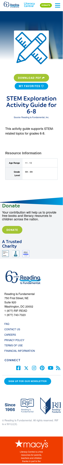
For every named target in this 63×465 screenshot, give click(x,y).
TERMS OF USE (15, 345)
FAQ (6, 324)
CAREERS (10, 334)
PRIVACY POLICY (14, 340)
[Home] (13, 4)
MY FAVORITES (30, 86)
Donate (12, 230)
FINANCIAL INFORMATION (19, 350)
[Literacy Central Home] (29, 4)
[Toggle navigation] (57, 5)
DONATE (46, 5)
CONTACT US (13, 329)
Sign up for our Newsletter (28, 381)
